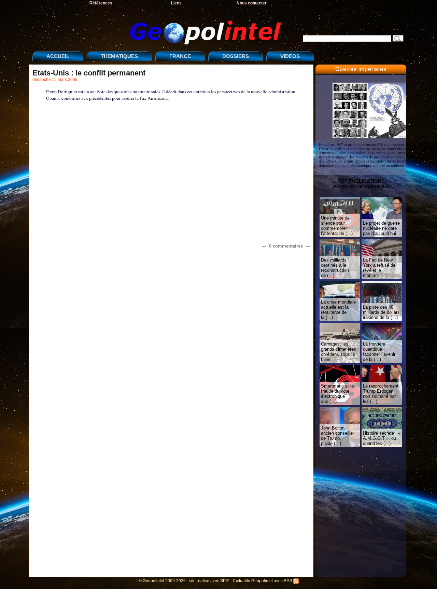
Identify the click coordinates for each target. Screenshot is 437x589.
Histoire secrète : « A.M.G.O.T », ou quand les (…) (381, 438)
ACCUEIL (57, 56)
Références (100, 3)
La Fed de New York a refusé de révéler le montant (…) (379, 267)
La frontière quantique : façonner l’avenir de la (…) (379, 351)
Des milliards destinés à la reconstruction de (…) (335, 267)
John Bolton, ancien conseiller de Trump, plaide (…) (337, 435)
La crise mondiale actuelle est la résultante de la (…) (338, 309)
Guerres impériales (360, 69)
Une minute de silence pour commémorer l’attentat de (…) (337, 225)
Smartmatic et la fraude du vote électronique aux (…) (337, 393)
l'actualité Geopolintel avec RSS (263, 581)
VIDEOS (290, 56)
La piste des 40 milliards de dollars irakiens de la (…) (381, 312)
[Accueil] (158, 26)
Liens (176, 3)
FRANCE (180, 56)
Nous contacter (252, 3)
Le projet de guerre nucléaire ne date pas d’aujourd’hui (381, 228)
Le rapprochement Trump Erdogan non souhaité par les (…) (380, 393)
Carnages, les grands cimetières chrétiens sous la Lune (338, 351)
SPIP (224, 581)
